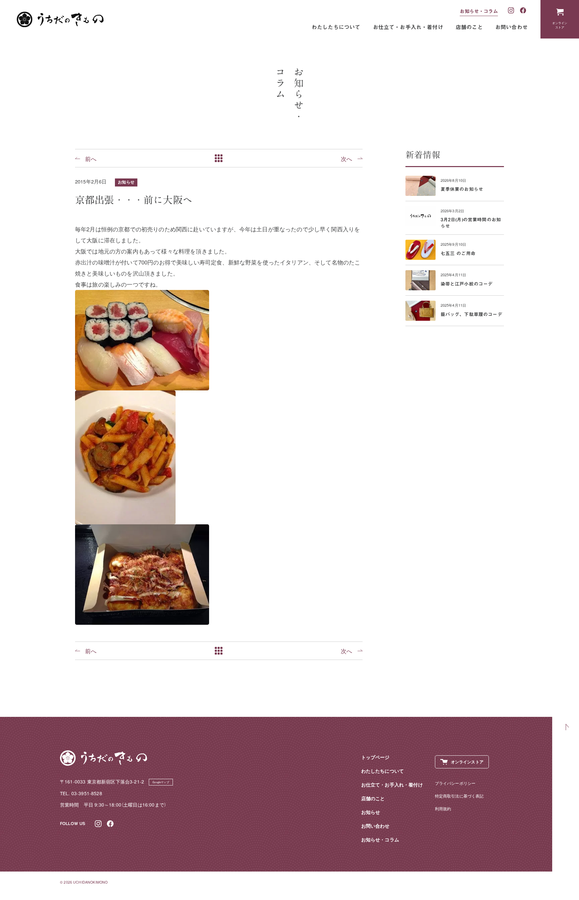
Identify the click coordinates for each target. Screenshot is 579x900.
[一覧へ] (218, 158)
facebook (523, 10)
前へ (90, 158)
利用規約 (443, 808)
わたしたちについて (336, 27)
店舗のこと (469, 27)
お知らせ (126, 182)
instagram (511, 10)
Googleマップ (160, 782)
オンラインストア (560, 24)
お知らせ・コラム (479, 11)
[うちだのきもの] (60, 19)
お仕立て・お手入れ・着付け (408, 27)
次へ (346, 158)
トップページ (375, 757)
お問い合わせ (511, 27)
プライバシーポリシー (455, 783)
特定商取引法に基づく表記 (459, 796)
